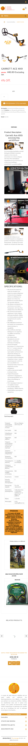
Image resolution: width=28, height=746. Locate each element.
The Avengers (11, 738)
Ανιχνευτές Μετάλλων (12, 108)
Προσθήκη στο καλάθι (16, 103)
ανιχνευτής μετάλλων (14, 112)
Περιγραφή (14, 127)
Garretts (6, 116)
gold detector (21, 110)
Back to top (13, 744)
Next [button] (25, 58)
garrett (15, 110)
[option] (7, 58)
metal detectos (4, 112)
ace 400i (11, 110)
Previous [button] (3, 58)
